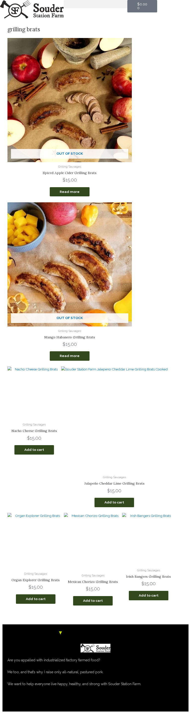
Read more (70, 192)
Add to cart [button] (34, 450)
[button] (95, 4)
